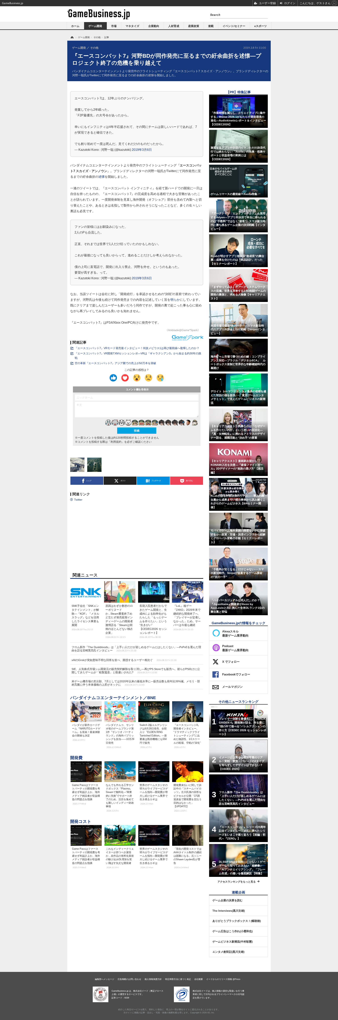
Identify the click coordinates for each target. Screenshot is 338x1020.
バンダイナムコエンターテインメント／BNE (113, 697)
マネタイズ (132, 26)
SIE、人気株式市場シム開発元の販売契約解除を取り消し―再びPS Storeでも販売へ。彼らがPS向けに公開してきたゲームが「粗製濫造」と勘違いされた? (136, 670)
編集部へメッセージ (104, 979)
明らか (175, 299)
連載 (211, 26)
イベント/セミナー (234, 26)
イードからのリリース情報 (219, 979)
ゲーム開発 (95, 26)
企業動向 (153, 26)
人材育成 (173, 26)
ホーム (75, 26)
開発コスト (80, 821)
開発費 (76, 757)
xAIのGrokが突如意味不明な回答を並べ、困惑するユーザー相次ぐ (124, 660)
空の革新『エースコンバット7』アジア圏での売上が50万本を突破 (115, 363)
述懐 (101, 176)
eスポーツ (260, 26)
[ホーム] (71, 37)
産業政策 (193, 26)
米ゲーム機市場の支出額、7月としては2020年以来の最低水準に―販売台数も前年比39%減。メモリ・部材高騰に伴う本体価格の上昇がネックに (136, 683)
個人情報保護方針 (153, 979)
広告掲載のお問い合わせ (129, 979)
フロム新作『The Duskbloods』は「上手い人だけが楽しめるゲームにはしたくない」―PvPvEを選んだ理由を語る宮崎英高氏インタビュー (136, 649)
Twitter (78, 499)
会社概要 (198, 979)
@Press (236, 979)
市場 (114, 26)
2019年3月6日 (142, 149)
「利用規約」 (116, 441)
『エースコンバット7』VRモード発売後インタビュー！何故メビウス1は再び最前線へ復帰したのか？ (137, 348)
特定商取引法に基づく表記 (178, 979)
